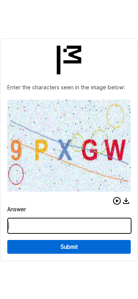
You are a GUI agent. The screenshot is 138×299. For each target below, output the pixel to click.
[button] (117, 200)
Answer (16, 209)
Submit (69, 246)
